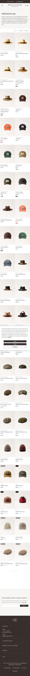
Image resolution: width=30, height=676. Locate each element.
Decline (15, 344)
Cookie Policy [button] (10, 336)
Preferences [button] (9, 337)
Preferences (15, 346)
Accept (15, 341)
